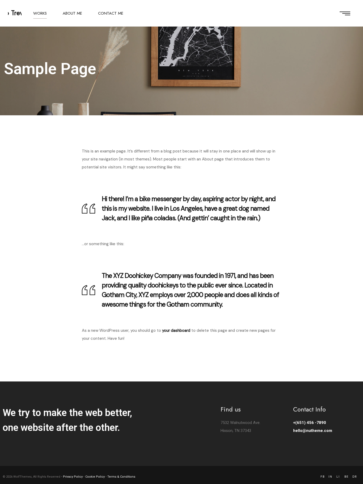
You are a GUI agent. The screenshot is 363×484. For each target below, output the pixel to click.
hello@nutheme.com (312, 430)
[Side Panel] (345, 13)
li (338, 476)
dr (354, 476)
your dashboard (176, 330)
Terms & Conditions (121, 476)
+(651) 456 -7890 (309, 422)
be (346, 476)
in (330, 476)
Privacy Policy (73, 476)
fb (322, 476)
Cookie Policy (95, 476)
